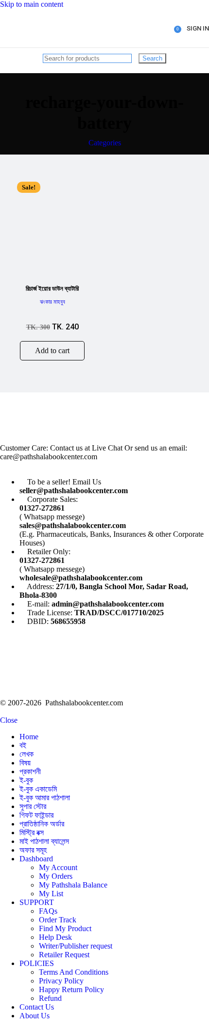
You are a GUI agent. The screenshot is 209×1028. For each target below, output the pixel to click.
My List (51, 893)
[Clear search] (136, 58)
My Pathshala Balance (73, 885)
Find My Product (65, 928)
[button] (52, 350)
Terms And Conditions (73, 972)
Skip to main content (31, 4)
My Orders (55, 876)
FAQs (48, 911)
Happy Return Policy (71, 989)
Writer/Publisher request (75, 946)
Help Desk (55, 937)
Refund (50, 998)
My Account (58, 867)
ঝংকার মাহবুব (52, 301)
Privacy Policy (61, 981)
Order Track (57, 920)
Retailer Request (64, 954)
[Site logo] (36, 50)
